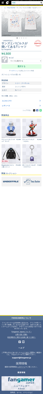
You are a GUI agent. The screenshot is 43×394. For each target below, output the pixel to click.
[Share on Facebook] (37, 110)
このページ (22, 367)
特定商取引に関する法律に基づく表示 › (21, 337)
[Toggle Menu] (2, 2)
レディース (6, 106)
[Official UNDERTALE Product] (38, 43)
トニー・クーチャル (22, 83)
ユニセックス (7, 101)
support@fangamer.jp (21, 358)
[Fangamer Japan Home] (7, 2)
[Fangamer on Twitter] (19, 342)
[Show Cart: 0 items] (3, 8)
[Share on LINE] (41, 110)
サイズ (11, 58)
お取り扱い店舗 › (21, 334)
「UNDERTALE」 (8, 41)
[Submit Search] (41, 3)
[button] (17, 38)
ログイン (14, 70)
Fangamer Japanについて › (22, 332)
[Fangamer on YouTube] (23, 342)
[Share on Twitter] (34, 110)
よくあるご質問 (28, 352)
